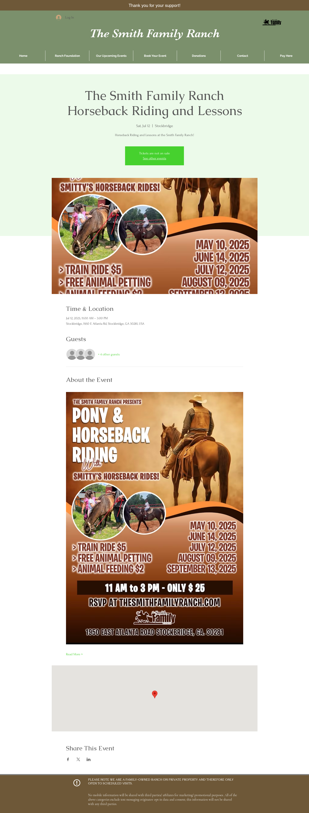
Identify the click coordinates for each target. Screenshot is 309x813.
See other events (154, 158)
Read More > (74, 654)
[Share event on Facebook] (68, 759)
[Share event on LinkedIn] (89, 759)
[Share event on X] (78, 759)
